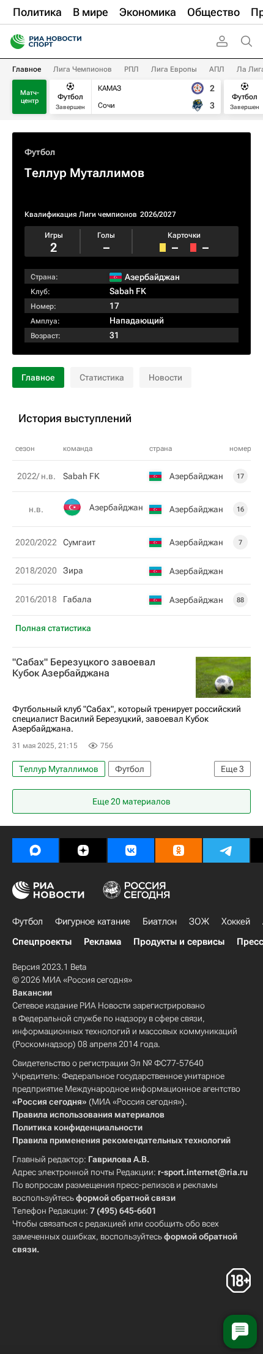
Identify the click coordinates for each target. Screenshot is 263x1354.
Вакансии (32, 992)
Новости (165, 377)
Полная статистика (53, 628)
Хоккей (235, 921)
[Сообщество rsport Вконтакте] (131, 850)
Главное (26, 69)
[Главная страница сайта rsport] (73, 42)
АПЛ (216, 69)
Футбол (39, 152)
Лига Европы (174, 69)
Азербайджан (116, 507)
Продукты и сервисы (178, 941)
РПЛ (131, 69)
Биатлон (160, 921)
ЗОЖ (199, 921)
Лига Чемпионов (82, 69)
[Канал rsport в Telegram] (226, 850)
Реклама (102, 941)
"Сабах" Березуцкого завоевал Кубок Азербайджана (83, 668)
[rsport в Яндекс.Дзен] (83, 850)
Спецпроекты (42, 941)
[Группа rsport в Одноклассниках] (178, 850)
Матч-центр (29, 97)
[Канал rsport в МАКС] (35, 850)
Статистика (102, 377)
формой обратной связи (126, 1198)
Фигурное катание (92, 921)
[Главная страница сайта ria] (14, 42)
